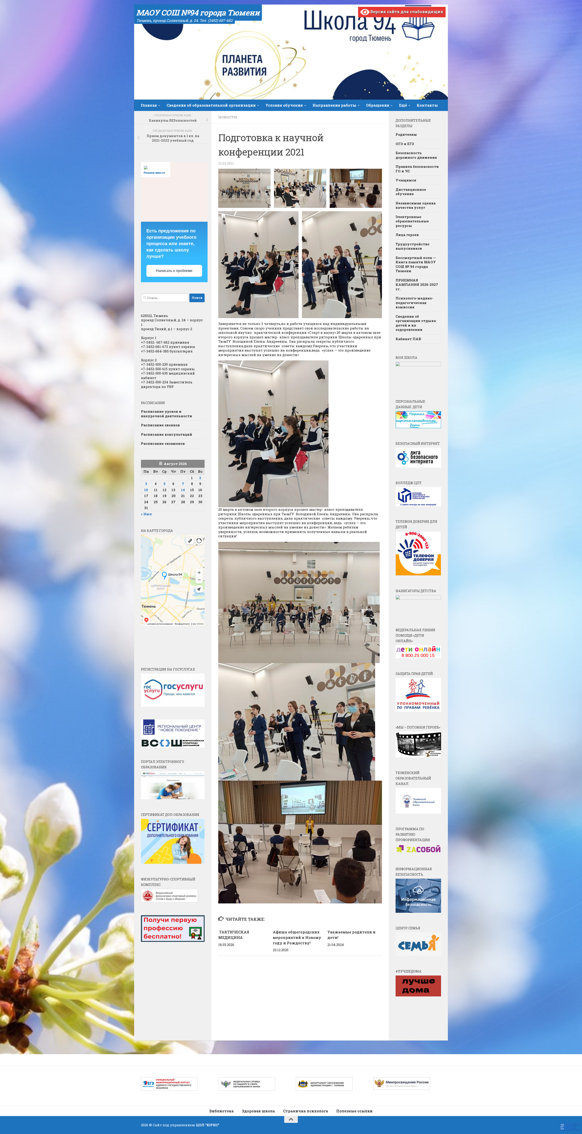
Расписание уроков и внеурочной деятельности (166, 413)
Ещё (403, 105)
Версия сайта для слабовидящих (406, 11)
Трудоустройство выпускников (412, 246)
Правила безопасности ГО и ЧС (417, 168)
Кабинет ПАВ (408, 339)
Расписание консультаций (166, 434)
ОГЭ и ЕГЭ (405, 143)
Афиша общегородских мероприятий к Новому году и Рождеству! (297, 937)
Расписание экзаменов (163, 443)
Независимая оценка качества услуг (416, 205)
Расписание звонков (160, 425)
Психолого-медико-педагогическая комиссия (414, 302)
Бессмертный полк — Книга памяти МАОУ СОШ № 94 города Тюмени (416, 264)
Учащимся (406, 180)
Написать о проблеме (174, 271)
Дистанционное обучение (411, 191)
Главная (149, 105)
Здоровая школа (258, 1111)
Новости (227, 117)
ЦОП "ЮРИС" (207, 1125)
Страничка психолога (305, 1111)
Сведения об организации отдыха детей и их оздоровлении (416, 323)
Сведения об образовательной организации (211, 105)
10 (146, 490)
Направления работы (334, 105)
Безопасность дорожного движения (416, 155)
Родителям (406, 134)
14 (183, 490)
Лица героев (407, 234)
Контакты (427, 105)
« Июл (146, 514)
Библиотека (221, 1111)
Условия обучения (284, 105)
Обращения (377, 105)
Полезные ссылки (354, 1111)
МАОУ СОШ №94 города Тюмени (198, 12)
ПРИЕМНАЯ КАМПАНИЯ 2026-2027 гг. (417, 284)
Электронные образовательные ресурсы (412, 221)
